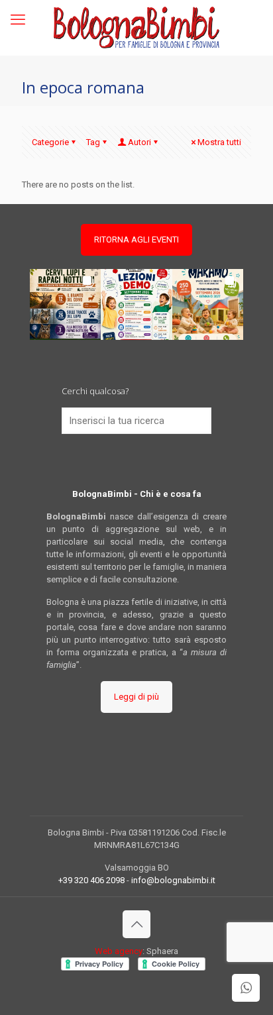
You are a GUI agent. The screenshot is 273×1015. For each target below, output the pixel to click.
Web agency (118, 951)
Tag (93, 142)
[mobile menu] (18, 20)
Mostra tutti (219, 142)
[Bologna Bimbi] (136, 27)
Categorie (50, 142)
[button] (65, 304)
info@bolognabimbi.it (173, 880)
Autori (139, 142)
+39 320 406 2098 (91, 880)
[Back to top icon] (136, 924)
